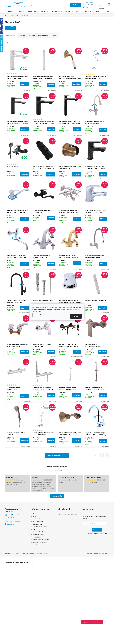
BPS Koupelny (11, 524)
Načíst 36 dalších (55, 455)
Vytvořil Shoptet (93, 553)
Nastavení (37, 315)
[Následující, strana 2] (101, 455)
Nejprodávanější (43, 35)
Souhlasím (76, 316)
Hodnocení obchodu (57, 466)
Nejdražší (32, 35)
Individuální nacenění (38, 524)
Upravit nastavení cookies (41, 553)
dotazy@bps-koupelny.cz (14, 515)
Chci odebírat (97, 530)
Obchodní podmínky (38, 534)
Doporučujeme (10, 35)
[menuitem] (10, 12)
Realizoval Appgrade (104, 553)
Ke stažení (35, 545)
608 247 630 (11, 518)
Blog (34, 514)
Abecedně (54, 35)
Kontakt (35, 516)
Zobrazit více (57, 496)
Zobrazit (24, 84)
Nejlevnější (22, 35)
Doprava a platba (37, 519)
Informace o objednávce (14, 521)
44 (107, 455)
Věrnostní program (38, 521)
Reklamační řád (37, 537)
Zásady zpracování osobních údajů (97, 533)
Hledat (75, 5)
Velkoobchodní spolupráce (40, 527)
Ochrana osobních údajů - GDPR (42, 540)
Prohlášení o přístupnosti (39, 542)
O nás (34, 529)
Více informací (37, 311)
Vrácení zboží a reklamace (40, 532)
